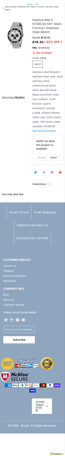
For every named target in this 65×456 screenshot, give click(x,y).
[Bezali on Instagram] (17, 319)
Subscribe (19, 340)
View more (13, 97)
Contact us (9, 265)
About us (8, 299)
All (37, 4)
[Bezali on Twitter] (5, 319)
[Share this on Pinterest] (52, 172)
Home (29, 4)
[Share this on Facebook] (44, 172)
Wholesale (9, 280)
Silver (37, 64)
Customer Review (13, 304)
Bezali (25, 425)
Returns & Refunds (14, 275)
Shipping (8, 270)
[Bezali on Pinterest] (11, 319)
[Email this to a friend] (60, 172)
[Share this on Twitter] (35, 172)
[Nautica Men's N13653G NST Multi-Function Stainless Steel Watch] (15, 35)
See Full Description (44, 130)
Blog (6, 294)
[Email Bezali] (23, 319)
